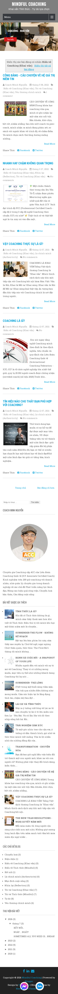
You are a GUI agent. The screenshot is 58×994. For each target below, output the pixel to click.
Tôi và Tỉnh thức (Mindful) (19, 894)
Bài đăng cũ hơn (45, 487)
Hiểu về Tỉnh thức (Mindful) (20, 867)
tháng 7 (16, 923)
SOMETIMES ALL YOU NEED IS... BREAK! (34, 936)
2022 (10, 944)
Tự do (8, 898)
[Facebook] (24, 971)
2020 (10, 953)
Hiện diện (10, 859)
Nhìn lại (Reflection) (16, 885)
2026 (10, 919)
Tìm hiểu (10, 39)
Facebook (24, 150)
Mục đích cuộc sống (15, 881)
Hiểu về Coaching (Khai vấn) (18, 88)
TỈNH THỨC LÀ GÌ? (26, 611)
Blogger (29, 981)
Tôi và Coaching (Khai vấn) (30, 176)
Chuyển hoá (11, 854)
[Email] (32, 971)
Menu (7, 16)
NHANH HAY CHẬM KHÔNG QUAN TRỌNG (28, 163)
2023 (10, 940)
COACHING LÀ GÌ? (14, 321)
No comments (30, 257)
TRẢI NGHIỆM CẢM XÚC (29, 725)
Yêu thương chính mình (28, 92)
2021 (10, 949)
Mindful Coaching (29, 4)
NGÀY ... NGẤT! (21, 932)
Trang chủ (20, 487)
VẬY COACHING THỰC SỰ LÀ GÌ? (23, 244)
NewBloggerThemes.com (29, 988)
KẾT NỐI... (19, 927)
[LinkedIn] (27, 971)
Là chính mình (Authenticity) (20, 876)
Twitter (38, 150)
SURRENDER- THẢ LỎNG (29, 682)
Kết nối (8, 872)
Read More (49, 143)
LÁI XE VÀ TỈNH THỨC (28, 704)
